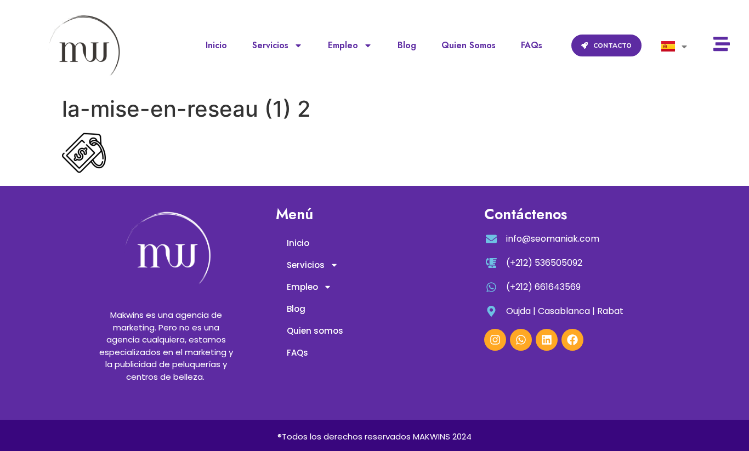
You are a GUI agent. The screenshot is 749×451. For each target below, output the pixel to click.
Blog (407, 45)
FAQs (531, 45)
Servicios (270, 45)
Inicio (216, 45)
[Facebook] (572, 340)
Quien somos (468, 45)
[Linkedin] (547, 340)
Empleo (343, 45)
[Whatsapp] (521, 340)
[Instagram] (495, 340)
